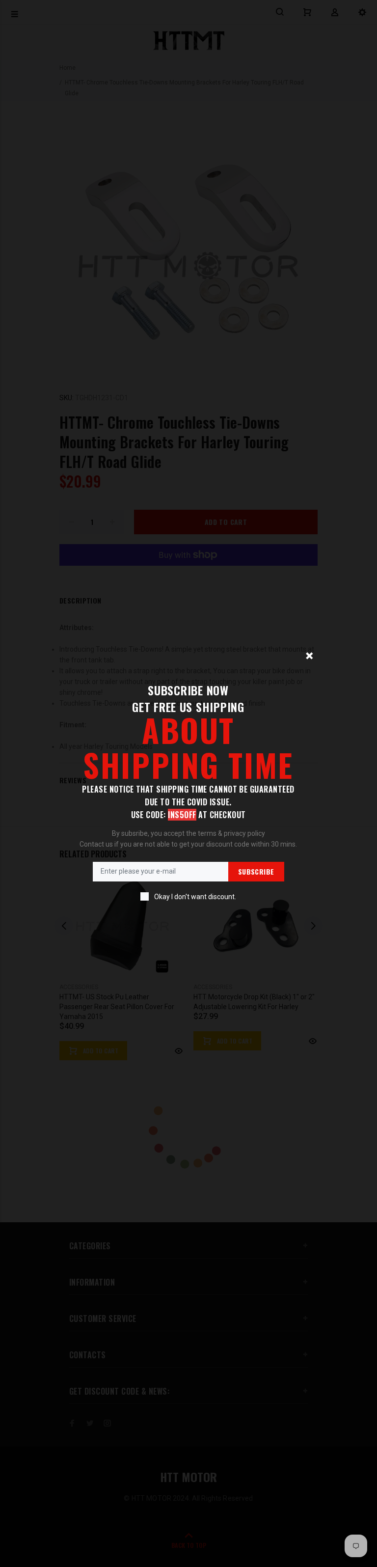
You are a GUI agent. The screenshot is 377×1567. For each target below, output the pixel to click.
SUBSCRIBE (256, 871)
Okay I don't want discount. (195, 897)
